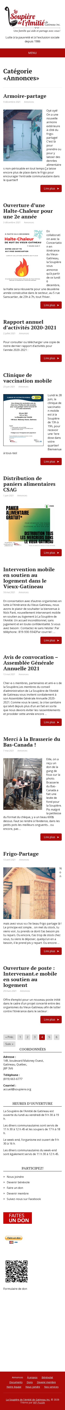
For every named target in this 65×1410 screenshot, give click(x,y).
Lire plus (49, 188)
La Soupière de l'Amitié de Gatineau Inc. (28, 1399)
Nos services (51, 1386)
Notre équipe (14, 1386)
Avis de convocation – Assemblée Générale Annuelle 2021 (30, 663)
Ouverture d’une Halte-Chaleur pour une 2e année (28, 211)
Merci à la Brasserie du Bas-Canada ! (31, 742)
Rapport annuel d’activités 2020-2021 (30, 324)
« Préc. (9, 1037)
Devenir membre (18, 1193)
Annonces (29, 101)
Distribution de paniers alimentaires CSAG (29, 484)
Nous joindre (15, 1177)
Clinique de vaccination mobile (27, 378)
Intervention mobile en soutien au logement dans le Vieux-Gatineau (29, 578)
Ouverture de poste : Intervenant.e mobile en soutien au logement (30, 976)
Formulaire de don (15, 1289)
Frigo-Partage (21, 853)
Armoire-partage (24, 96)
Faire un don (15, 1188)
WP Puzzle (39, 1402)
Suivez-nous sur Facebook (24, 1199)
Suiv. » (9, 1044)
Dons (30, 1382)
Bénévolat (47, 1377)
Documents (16, 1382)
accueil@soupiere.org (17, 1089)
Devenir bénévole (18, 1182)
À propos (32, 1377)
